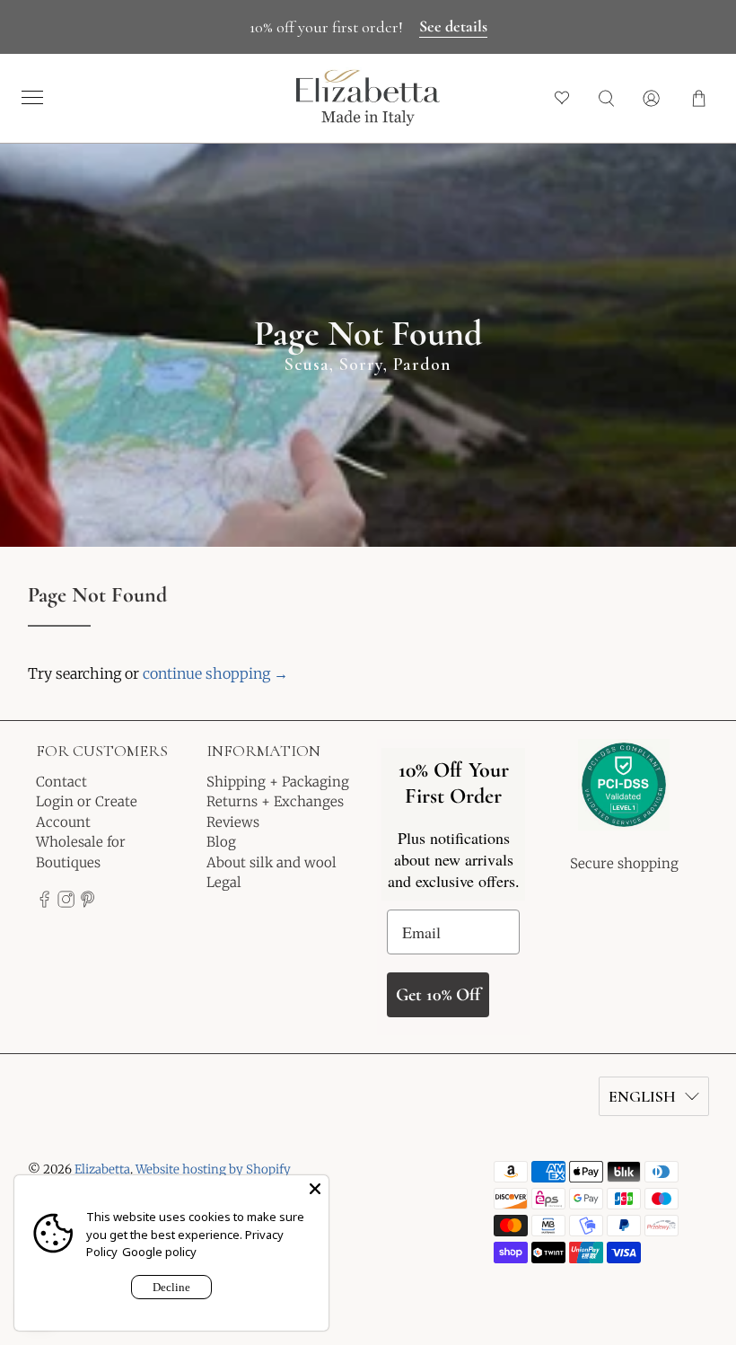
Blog (221, 841)
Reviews (232, 822)
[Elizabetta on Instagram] (65, 903)
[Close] (315, 1189)
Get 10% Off (438, 995)
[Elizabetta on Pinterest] (87, 903)
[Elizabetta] (624, 797)
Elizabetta (102, 1169)
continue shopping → (215, 673)
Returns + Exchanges (275, 801)
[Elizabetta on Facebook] (44, 903)
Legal (223, 882)
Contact (61, 781)
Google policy (159, 1252)
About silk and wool (271, 862)
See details (453, 26)
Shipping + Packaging (277, 781)
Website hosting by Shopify (213, 1169)
